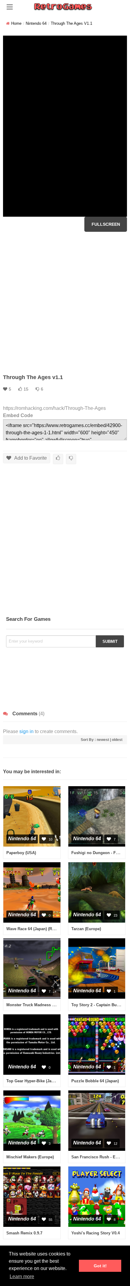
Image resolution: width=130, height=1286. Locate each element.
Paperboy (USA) (21, 852)
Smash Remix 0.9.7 (24, 1233)
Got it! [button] (100, 1265)
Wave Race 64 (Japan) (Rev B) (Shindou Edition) (51, 929)
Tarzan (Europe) (86, 929)
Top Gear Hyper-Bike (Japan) (33, 1081)
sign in (26, 731)
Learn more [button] (22, 1276)
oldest (117, 740)
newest (103, 740)
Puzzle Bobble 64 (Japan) (95, 1081)
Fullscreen (106, 224)
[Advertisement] (65, 303)
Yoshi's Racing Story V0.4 (95, 1233)
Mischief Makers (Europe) (30, 1157)
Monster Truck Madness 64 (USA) (37, 1005)
